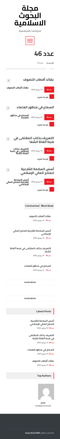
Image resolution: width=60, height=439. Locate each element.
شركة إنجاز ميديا (32, 433)
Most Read (47, 205)
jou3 (43, 403)
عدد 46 (49, 89)
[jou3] (43, 392)
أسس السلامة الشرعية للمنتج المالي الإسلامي (37, 171)
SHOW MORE (30, 282)
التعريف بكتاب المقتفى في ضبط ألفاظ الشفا (34, 140)
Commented (32, 205)
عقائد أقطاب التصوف (38, 79)
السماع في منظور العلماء (35, 107)
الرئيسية (50, 63)
